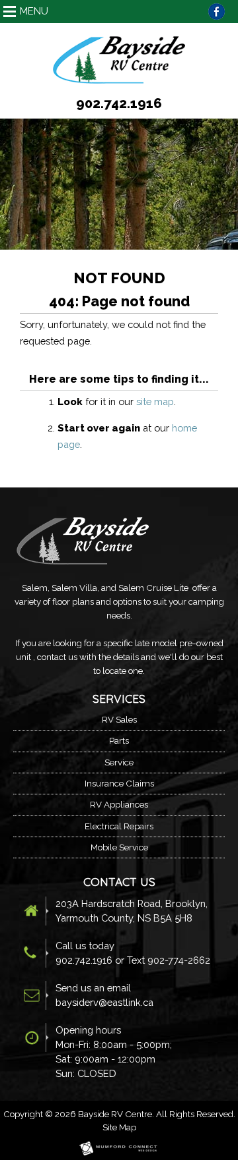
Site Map (119, 1127)
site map (155, 401)
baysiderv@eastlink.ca (104, 1002)
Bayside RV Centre (115, 1114)
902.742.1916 (119, 103)
